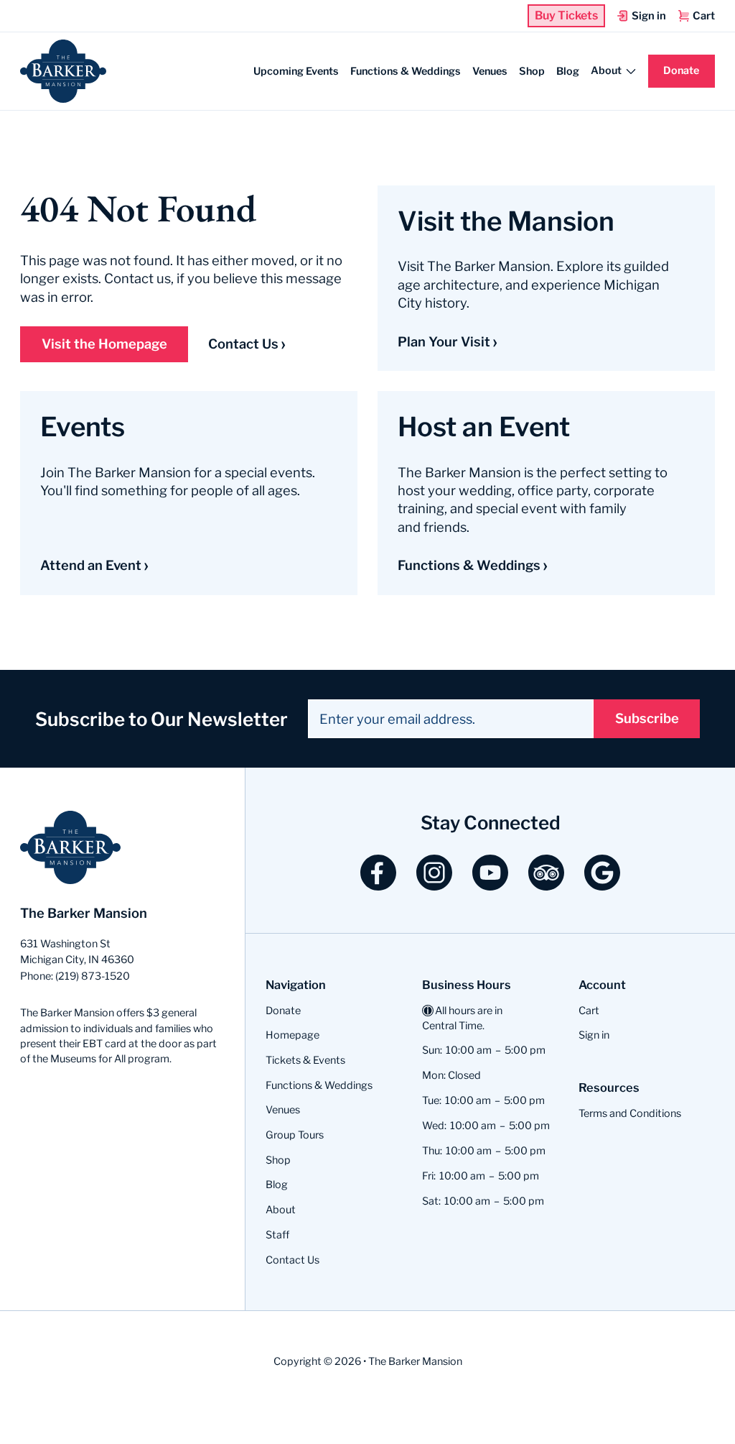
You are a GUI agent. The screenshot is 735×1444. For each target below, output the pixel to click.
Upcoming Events (296, 71)
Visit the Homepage (104, 344)
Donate (681, 70)
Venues (489, 71)
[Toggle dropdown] (631, 71)
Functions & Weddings (405, 71)
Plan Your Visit (444, 342)
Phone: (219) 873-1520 (75, 976)
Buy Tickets (566, 16)
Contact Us (243, 344)
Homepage (292, 1035)
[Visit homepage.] (63, 71)
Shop (532, 71)
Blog (567, 71)
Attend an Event (90, 565)
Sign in (594, 1035)
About (281, 1209)
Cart (589, 1010)
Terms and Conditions (630, 1113)
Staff (277, 1234)
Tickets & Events (305, 1060)
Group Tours (295, 1134)
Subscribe (647, 718)
